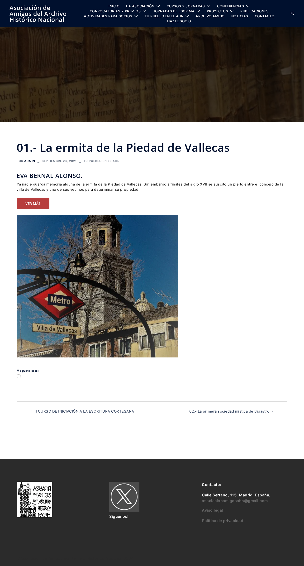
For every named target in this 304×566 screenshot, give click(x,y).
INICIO (114, 6)
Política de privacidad (222, 520)
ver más (33, 203)
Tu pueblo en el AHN (164, 16)
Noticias (239, 16)
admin (29, 161)
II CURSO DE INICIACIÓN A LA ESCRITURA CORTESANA (84, 411)
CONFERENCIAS (230, 6)
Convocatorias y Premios (115, 11)
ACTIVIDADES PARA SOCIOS (108, 16)
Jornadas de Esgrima (174, 11)
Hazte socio (179, 21)
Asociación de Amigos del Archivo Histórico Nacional (38, 14)
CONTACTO (265, 16)
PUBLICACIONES (254, 11)
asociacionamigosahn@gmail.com (235, 500)
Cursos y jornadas (186, 6)
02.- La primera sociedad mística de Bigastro (229, 411)
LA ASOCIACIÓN (140, 6)
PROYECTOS (217, 11)
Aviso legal (212, 510)
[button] (292, 13)
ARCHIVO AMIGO (210, 16)
